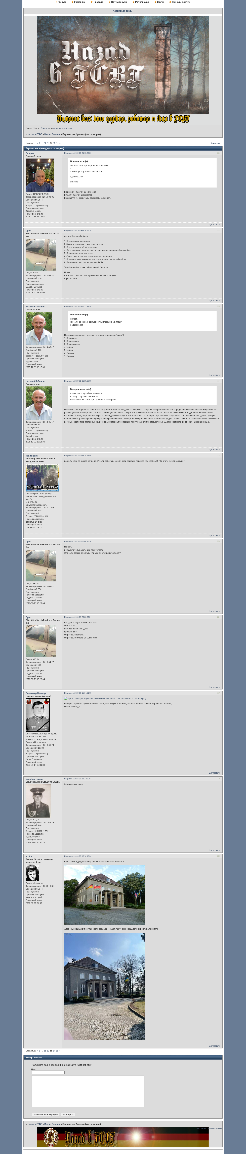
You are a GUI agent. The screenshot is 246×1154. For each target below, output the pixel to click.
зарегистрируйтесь (62, 128)
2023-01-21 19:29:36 (82, 153)
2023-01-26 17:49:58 (82, 306)
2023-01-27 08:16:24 (82, 541)
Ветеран (30, 153)
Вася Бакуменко (34, 779)
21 (45, 143)
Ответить (215, 143)
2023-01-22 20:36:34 (82, 230)
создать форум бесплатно (209, 1128)
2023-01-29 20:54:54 (82, 617)
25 (57, 143)
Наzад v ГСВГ (35, 134)
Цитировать (214, 224)
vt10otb (29, 856)
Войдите (45, 128)
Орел (28, 230)
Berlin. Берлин (52, 134)
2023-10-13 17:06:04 (82, 779)
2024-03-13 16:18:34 (82, 856)
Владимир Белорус (36, 693)
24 (54, 143)
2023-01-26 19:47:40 (82, 456)
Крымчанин (32, 456)
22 (48, 143)
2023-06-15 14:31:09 (82, 693)
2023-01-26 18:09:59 (82, 381)
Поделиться (69, 153)
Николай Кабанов (35, 306)
